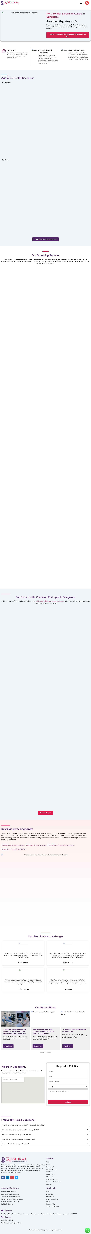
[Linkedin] (7, 1177)
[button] (81, 3)
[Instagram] (12, 1177)
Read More (8, 1046)
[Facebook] (3, 1177)
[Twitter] (16, 1177)
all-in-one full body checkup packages (50, 601)
